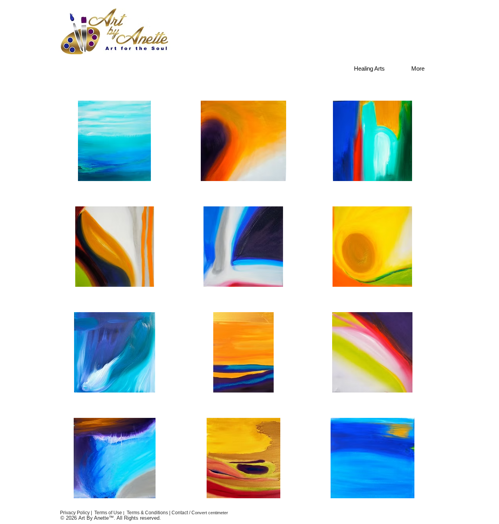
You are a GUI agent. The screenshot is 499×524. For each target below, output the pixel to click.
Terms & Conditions (148, 512)
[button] (114, 141)
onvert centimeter (211, 512)
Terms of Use (108, 512)
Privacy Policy (74, 512)
